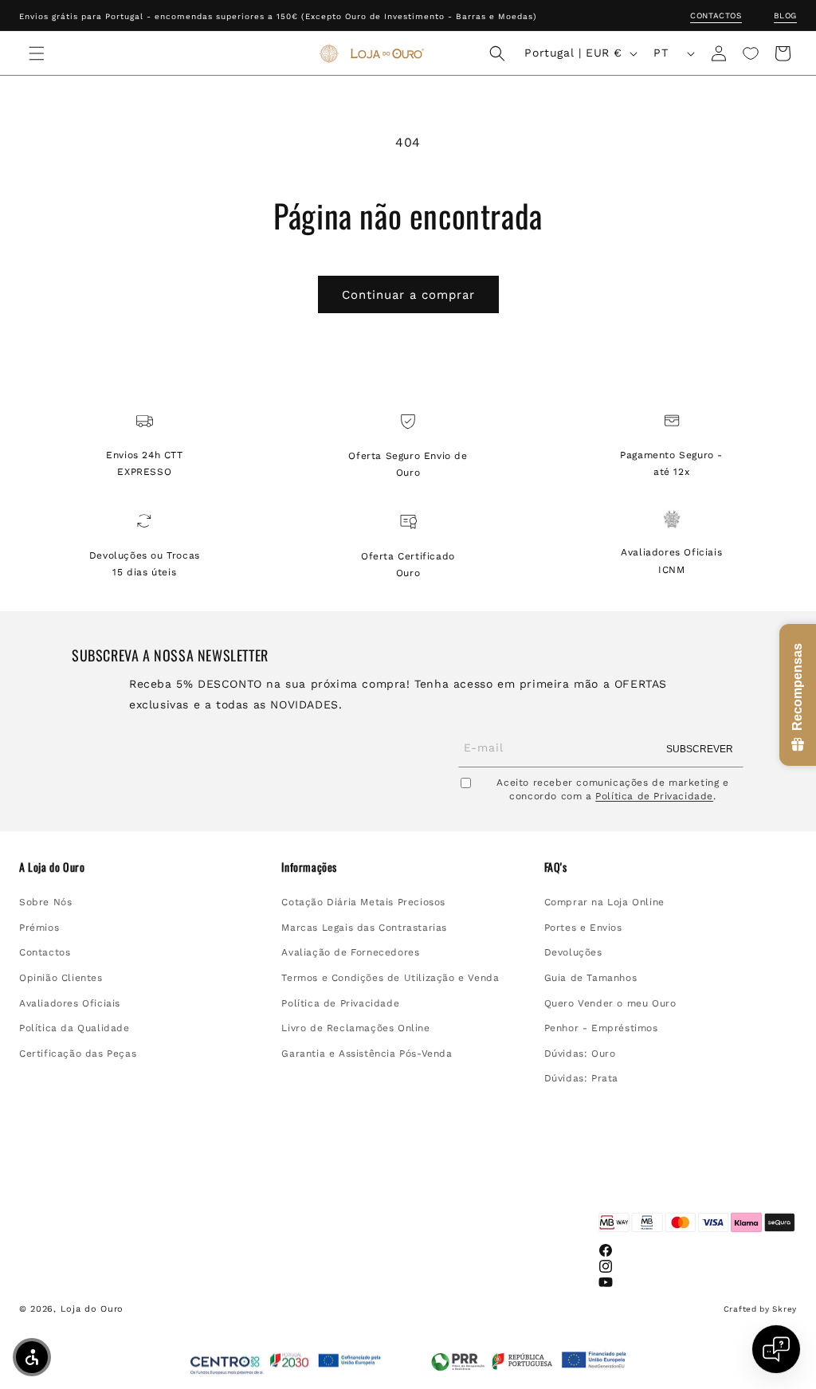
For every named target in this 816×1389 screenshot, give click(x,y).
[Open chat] (776, 1349)
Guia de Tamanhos (591, 977)
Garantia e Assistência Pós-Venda (366, 1053)
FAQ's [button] (555, 867)
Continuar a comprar (408, 295)
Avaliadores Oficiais (69, 1003)
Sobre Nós (45, 902)
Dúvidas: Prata (581, 1078)
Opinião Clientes (61, 977)
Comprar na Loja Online (604, 902)
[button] (36, 53)
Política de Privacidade (654, 796)
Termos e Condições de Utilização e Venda (390, 977)
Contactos (715, 15)
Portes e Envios (583, 927)
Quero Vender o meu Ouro (610, 1003)
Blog (785, 15)
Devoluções (573, 952)
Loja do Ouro (92, 1309)
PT (660, 52)
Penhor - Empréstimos (601, 1028)
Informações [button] (309, 867)
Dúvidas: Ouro (580, 1053)
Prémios (39, 927)
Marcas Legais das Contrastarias (364, 927)
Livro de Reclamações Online (355, 1028)
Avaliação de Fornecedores (350, 952)
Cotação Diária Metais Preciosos (363, 902)
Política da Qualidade (74, 1028)
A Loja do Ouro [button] (51, 867)
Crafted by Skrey (760, 1309)
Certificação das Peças (77, 1053)
